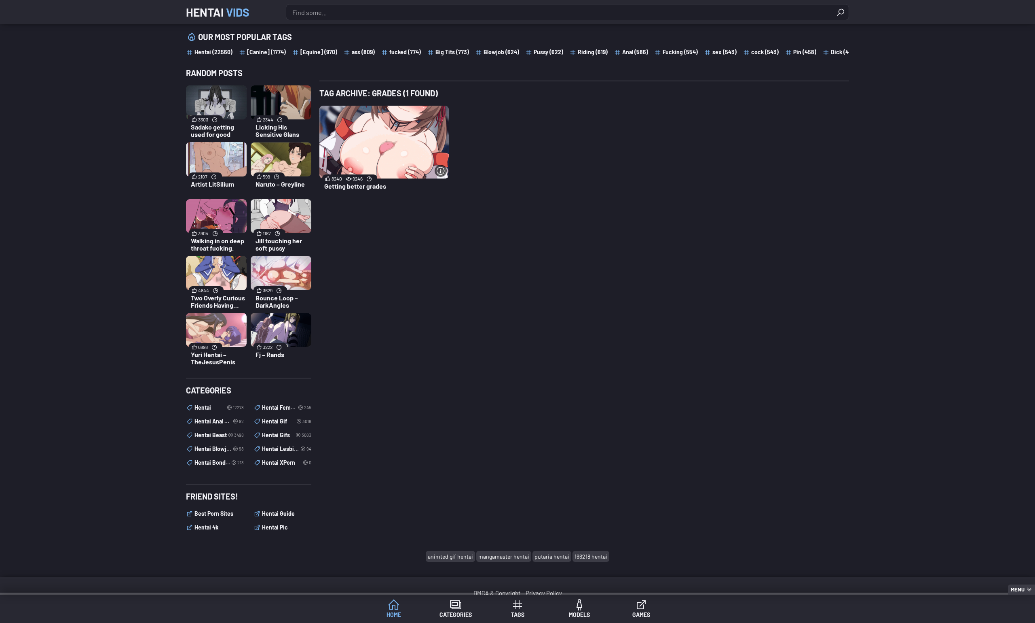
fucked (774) (405, 52)
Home (394, 614)
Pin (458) (804, 52)
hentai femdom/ (286, 407)
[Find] (840, 12)
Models (579, 614)
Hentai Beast (219, 435)
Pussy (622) (548, 52)
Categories (455, 614)
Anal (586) (635, 52)
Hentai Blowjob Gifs (219, 448)
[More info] (441, 171)
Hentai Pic (275, 527)
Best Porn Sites (213, 513)
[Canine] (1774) (266, 52)
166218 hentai (591, 556)
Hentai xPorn (286, 462)
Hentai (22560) (213, 52)
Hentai (217, 12)
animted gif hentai (450, 556)
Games (641, 614)
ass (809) (363, 52)
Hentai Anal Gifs (219, 421)
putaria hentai (551, 556)
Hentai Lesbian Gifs (286, 448)
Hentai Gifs (286, 435)
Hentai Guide (278, 513)
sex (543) (724, 52)
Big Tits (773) (452, 52)
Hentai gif (286, 421)
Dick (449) (844, 52)
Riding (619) (593, 52)
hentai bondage (219, 462)
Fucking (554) (680, 52)
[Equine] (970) (318, 52)
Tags (517, 614)
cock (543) (765, 52)
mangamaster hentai (503, 556)
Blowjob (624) (501, 52)
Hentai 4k (206, 527)
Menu (1017, 589)
